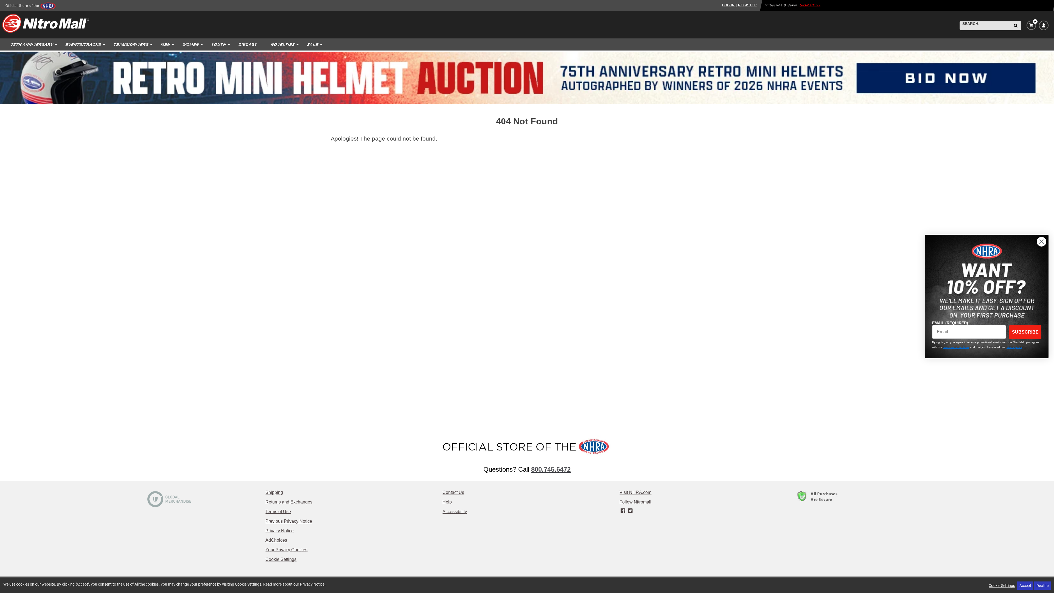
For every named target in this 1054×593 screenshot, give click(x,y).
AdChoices (276, 540)
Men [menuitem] (165, 44)
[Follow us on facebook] (623, 511)
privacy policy (1014, 347)
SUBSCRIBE (1025, 332)
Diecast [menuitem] (248, 44)
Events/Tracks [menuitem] (83, 44)
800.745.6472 (551, 469)
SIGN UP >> (810, 5)
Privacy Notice (279, 530)
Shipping (274, 492)
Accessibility (454, 511)
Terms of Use (278, 511)
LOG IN (728, 5)
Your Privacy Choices (286, 549)
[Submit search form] (1015, 25)
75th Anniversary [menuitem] (32, 44)
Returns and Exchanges (288, 502)
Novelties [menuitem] (282, 44)
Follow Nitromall (635, 502)
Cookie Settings (280, 559)
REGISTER (747, 5)
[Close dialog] (1041, 242)
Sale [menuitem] (313, 44)
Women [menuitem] (190, 44)
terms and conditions (956, 347)
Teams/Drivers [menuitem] (131, 44)
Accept (1025, 585)
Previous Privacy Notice (288, 521)
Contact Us (453, 492)
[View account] (1044, 25)
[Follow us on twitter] (630, 511)
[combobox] (985, 25)
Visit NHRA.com (635, 492)
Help (447, 502)
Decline (1042, 585)
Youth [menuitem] (218, 44)
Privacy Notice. (313, 584)
